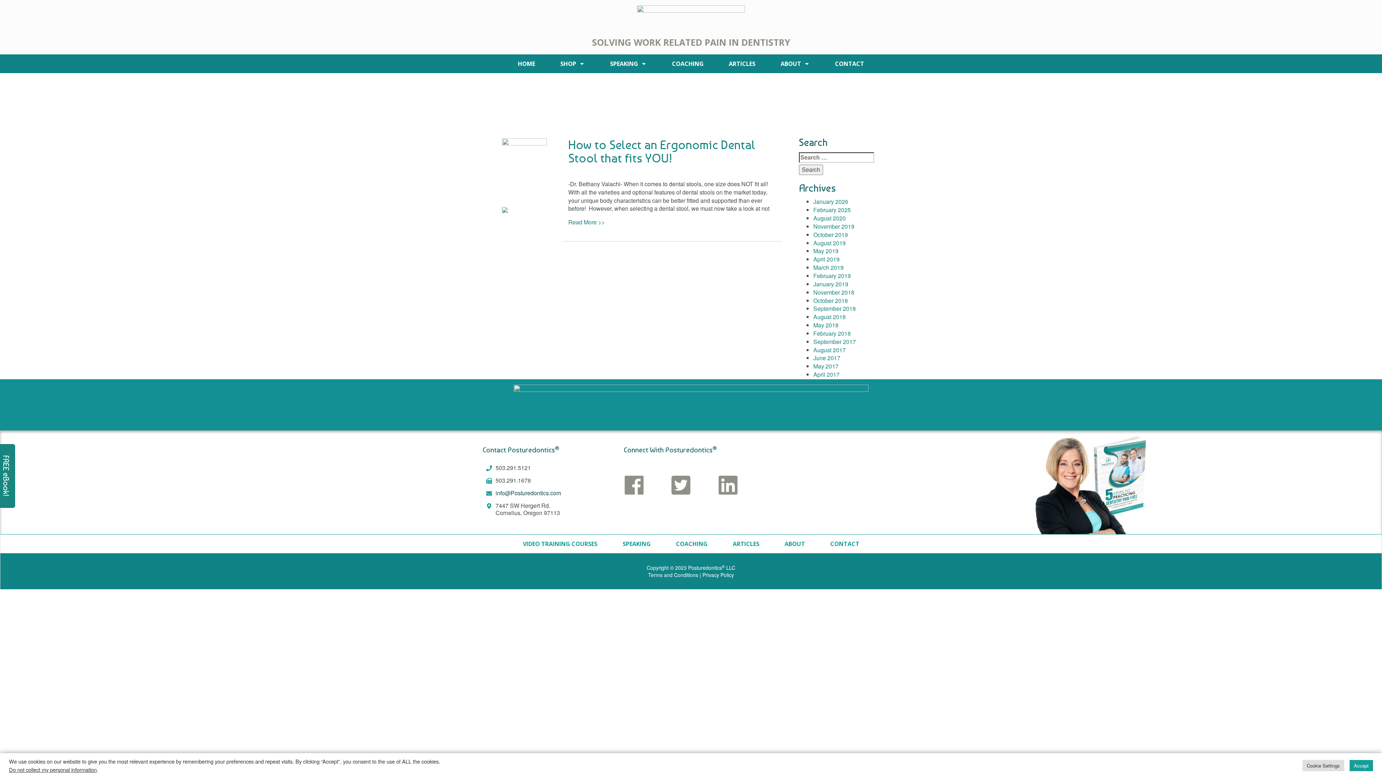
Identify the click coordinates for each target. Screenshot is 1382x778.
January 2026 (830, 201)
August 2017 (829, 350)
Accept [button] (1361, 765)
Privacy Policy (718, 574)
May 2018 (826, 325)
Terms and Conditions (673, 574)
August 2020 (829, 218)
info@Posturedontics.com (528, 493)
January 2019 (830, 284)
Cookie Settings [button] (1323, 765)
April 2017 (826, 374)
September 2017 (834, 341)
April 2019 (826, 259)
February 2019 (832, 276)
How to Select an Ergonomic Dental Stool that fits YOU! (661, 151)
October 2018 (830, 300)
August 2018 (829, 317)
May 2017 (826, 366)
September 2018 (834, 308)
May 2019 (826, 251)
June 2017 (826, 358)
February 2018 (832, 333)
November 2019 (833, 226)
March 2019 (828, 267)
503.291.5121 (513, 468)
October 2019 (830, 235)
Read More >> (586, 222)
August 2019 (829, 243)
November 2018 (833, 292)
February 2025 (832, 210)
